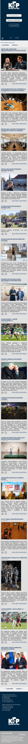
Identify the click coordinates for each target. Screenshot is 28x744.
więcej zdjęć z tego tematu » (19, 83)
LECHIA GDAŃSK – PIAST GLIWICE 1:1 (12, 609)
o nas (10, 37)
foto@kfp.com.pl (9, 701)
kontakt (17, 37)
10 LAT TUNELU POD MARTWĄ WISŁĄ (12, 519)
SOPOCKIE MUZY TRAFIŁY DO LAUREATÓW (14, 557)
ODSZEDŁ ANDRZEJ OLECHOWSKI (11, 359)
